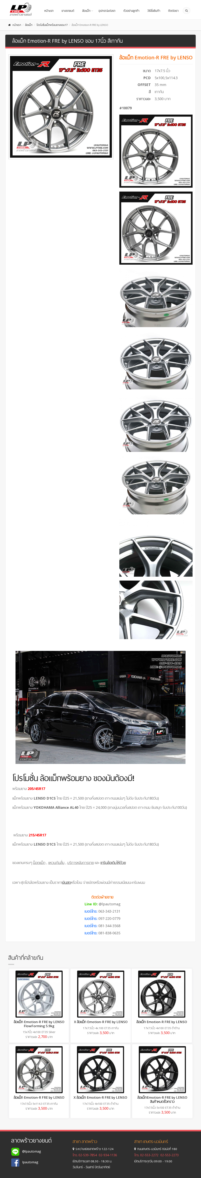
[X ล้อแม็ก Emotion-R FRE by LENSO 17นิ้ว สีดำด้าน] (100, 1069)
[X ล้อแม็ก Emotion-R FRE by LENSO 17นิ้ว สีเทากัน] (100, 994)
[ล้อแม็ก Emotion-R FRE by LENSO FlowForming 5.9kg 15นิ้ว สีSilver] (39, 994)
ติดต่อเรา (173, 11)
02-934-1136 (108, 1155)
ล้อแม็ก (86, 11)
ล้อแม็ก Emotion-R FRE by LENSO (161, 1022)
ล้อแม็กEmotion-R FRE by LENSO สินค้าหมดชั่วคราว (162, 1099)
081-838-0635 (109, 933)
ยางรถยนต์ (68, 11)
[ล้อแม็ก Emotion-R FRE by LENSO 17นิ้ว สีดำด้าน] (161, 994)
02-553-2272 (149, 1155)
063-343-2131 (109, 911)
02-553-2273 (169, 1155)
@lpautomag (110, 904)
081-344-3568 (109, 925)
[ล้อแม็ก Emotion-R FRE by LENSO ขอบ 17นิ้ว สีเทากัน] (60, 106)
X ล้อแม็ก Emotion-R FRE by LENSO (101, 1022)
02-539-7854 (88, 1155)
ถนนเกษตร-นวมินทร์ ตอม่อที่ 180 (157, 1149)
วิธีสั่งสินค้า (153, 11)
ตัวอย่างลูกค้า (131, 11)
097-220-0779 (109, 918)
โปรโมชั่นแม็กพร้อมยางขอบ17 (52, 25)
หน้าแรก (49, 11)
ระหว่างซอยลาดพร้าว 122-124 (94, 1149)
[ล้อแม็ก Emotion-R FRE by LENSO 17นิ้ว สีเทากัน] (39, 1069)
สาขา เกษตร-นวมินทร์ (151, 1141)
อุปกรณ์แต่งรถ (107, 11)
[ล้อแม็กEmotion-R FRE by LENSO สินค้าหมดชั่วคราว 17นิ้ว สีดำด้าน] (162, 1069)
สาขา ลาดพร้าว (85, 1141)
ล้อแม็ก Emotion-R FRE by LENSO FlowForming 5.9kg (39, 1024)
